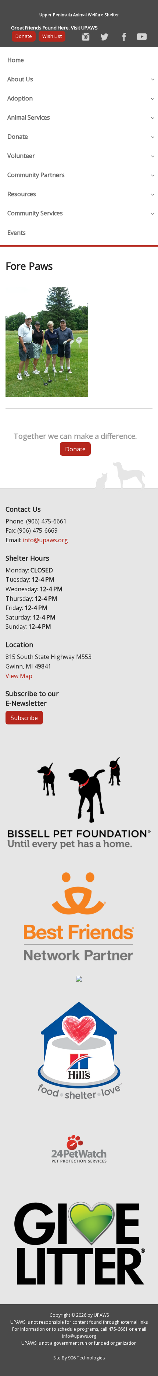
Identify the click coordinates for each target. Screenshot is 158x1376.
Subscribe (24, 718)
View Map (19, 676)
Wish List (52, 36)
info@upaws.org (45, 540)
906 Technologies (86, 1358)
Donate (23, 36)
